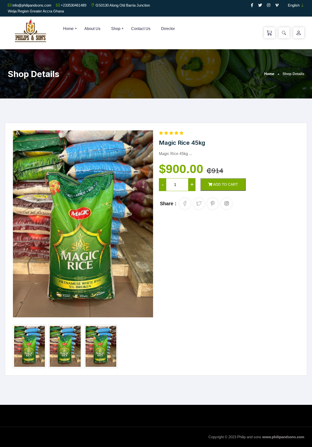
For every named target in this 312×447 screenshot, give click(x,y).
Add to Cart (225, 184)
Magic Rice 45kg (182, 142)
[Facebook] (252, 5)
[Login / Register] (299, 33)
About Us (92, 29)
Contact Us (140, 29)
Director (168, 29)
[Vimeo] (277, 5)
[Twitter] (260, 5)
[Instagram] (268, 5)
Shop (115, 29)
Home (68, 29)
